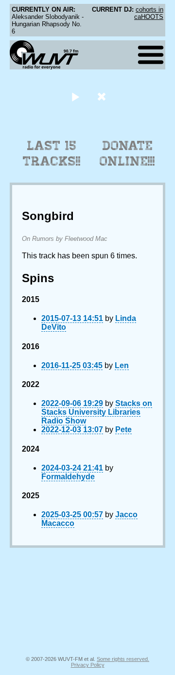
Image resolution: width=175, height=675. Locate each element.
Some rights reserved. (123, 659)
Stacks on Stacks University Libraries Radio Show (96, 412)
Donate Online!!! (127, 153)
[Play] (75, 96)
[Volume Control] (103, 96)
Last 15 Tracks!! (52, 153)
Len (122, 365)
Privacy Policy (88, 665)
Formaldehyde (68, 476)
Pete (123, 429)
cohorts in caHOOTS (148, 13)
